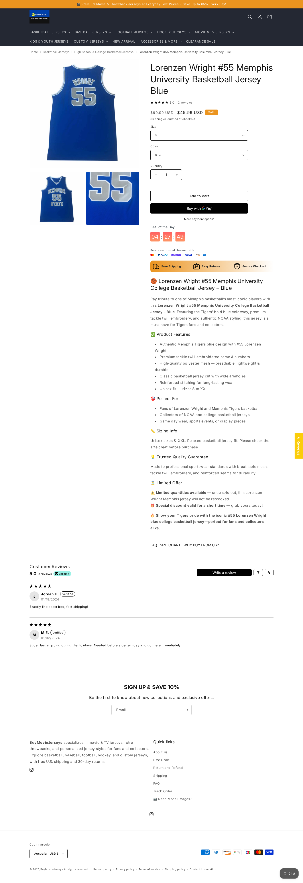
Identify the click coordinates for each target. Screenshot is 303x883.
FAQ (153, 545)
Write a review (224, 572)
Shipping (156, 119)
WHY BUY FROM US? (201, 545)
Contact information (203, 869)
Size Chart (161, 760)
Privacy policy (125, 869)
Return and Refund (168, 767)
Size (153, 126)
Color (154, 146)
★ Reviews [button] (299, 445)
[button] (49, 32)
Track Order (162, 791)
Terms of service (149, 869)
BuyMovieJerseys (51, 869)
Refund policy (102, 869)
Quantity (156, 166)
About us (160, 752)
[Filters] (258, 572)
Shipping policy (175, 869)
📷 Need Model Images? (172, 799)
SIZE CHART (170, 545)
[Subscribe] (186, 710)
